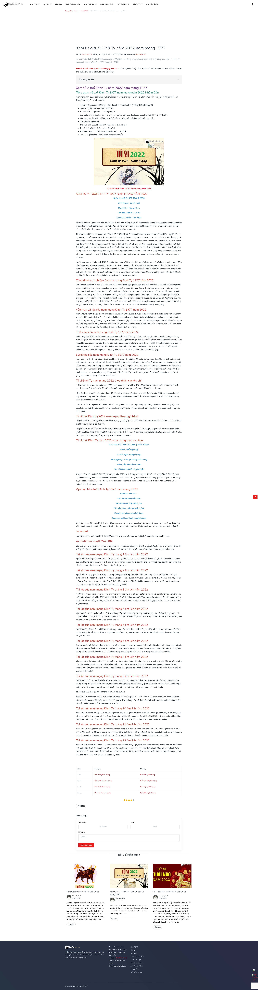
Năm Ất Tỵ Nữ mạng (147, 775)
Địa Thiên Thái (121, 958)
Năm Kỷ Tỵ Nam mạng (102, 787)
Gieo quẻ (58, 4)
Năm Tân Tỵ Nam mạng (102, 793)
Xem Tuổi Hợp (89, 4)
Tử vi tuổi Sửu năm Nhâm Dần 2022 (83, 891)
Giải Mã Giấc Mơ (152, 4)
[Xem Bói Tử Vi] (13, 4)
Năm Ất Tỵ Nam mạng (102, 775)
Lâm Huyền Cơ (87, 54)
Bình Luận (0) (81, 815)
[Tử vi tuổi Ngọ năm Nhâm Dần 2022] (172, 876)
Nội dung (81, 832)
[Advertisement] (125, 28)
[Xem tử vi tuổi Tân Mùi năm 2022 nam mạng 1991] (129, 876)
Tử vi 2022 (81, 806)
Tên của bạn (82, 822)
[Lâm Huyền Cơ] (69, 897)
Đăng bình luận (86, 845)
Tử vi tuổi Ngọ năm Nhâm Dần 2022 (169, 891)
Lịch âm (46, 4)
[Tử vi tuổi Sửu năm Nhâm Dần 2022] (86, 876)
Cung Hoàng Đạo (106, 4)
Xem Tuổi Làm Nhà (73, 4)
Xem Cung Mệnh (123, 4)
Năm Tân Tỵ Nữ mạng (148, 793)
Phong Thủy (137, 4)
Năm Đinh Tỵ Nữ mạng (148, 781)
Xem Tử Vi (33, 4)
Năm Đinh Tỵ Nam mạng (103, 781)
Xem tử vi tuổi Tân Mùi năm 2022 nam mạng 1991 (127, 893)
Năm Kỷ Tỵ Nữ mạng (147, 787)
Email (133, 822)
